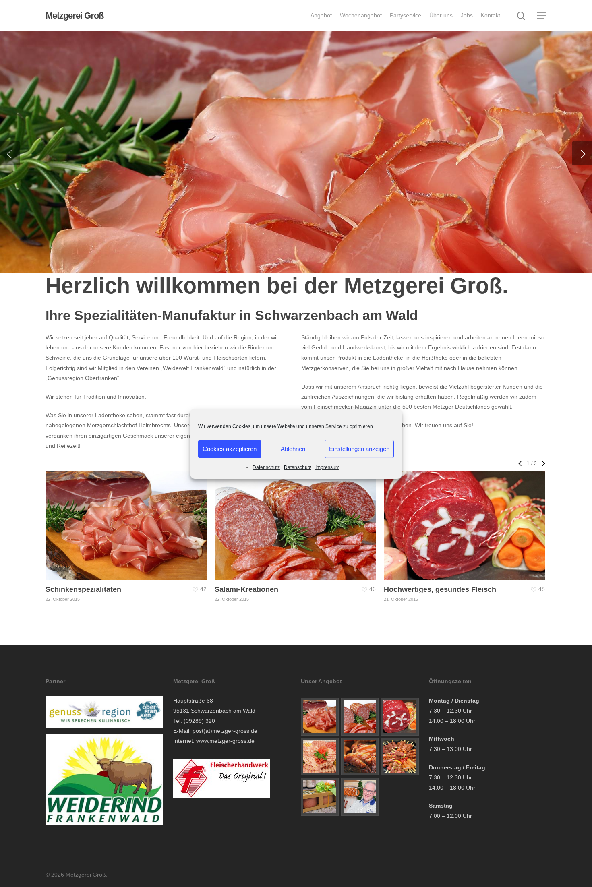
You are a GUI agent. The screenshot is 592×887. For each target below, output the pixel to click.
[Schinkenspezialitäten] (320, 717)
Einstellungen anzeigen (359, 448)
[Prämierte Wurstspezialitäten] (320, 757)
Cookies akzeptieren (230, 448)
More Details (148, 517)
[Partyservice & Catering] (400, 757)
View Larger (103, 517)
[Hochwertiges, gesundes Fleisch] (400, 717)
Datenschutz (266, 467)
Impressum (327, 467)
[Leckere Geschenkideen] (320, 797)
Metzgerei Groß (74, 15)
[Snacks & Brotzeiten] (360, 757)
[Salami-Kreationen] (360, 717)
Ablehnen (293, 448)
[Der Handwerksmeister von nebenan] (360, 797)
